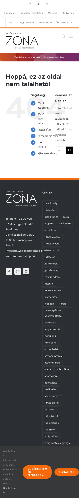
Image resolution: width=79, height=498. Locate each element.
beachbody (50, 203)
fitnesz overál (52, 243)
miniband (50, 335)
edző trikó (65, 223)
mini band (50, 342)
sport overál (51, 376)
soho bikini (63, 369)
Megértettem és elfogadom (37, 471)
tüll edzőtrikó (52, 416)
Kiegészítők (44, 129)
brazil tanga (51, 216)
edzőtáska (50, 230)
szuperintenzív (53, 396)
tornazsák (50, 409)
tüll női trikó (51, 422)
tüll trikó (49, 429)
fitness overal (52, 236)
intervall (49, 283)
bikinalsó (49, 210)
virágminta (51, 436)
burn (66, 216)
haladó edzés (52, 277)
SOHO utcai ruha (40, 119)
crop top (49, 223)
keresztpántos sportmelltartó (53, 313)
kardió (62, 303)
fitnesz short (51, 250)
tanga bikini (51, 402)
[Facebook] (9, 271)
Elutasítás (66, 472)
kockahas (50, 322)
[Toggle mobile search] (63, 36)
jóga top (49, 303)
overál (48, 369)
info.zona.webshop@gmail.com (26, 250)
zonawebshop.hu (24, 256)
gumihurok (51, 263)
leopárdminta (52, 329)
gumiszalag (51, 270)
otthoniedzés (52, 349)
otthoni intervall (53, 356)
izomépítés (51, 297)
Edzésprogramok (47, 136)
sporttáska (50, 382)
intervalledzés (52, 290)
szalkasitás (51, 389)
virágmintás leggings (57, 443)
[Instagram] (17, 271)
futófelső (49, 256)
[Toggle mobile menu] (71, 36)
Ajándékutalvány (47, 153)
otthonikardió (52, 362)
